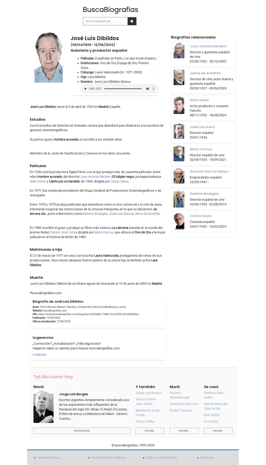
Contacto (207, 457)
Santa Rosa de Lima (184, 404)
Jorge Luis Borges (149, 393)
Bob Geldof (212, 415)
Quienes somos (49, 457)
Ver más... (150, 431)
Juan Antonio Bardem (95, 176)
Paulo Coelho (145, 421)
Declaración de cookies (108, 457)
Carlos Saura (119, 181)
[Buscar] (131, 21)
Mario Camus (103, 232)
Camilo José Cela (62, 232)
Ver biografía (82, 431)
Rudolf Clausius (181, 410)
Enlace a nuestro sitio (161, 457)
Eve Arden (211, 421)
